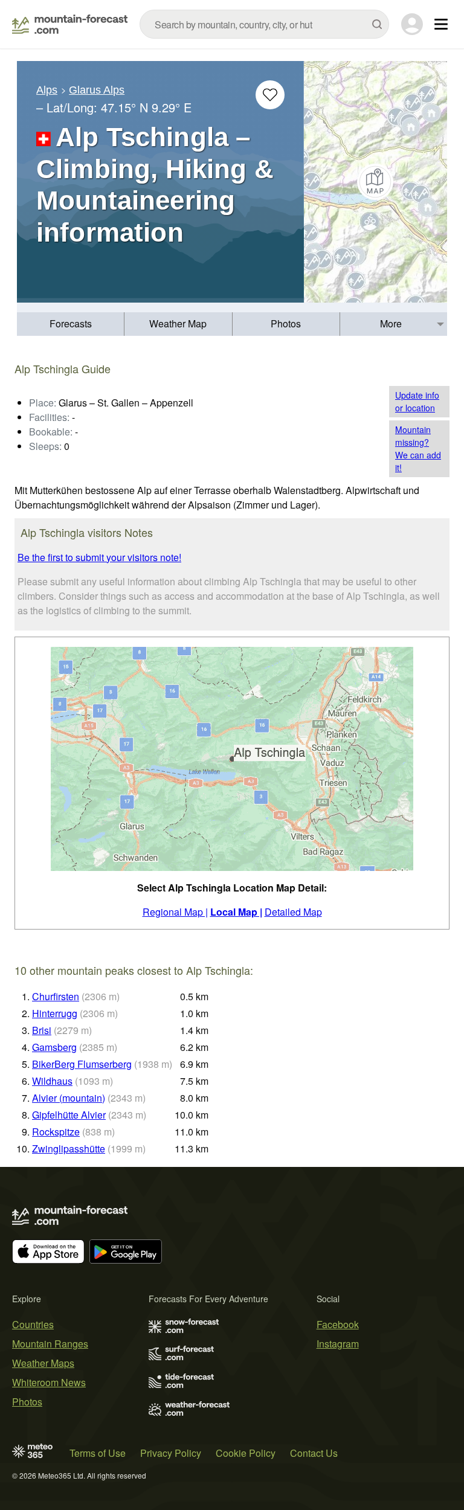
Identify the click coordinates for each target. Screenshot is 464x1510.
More (391, 323)
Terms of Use (97, 1453)
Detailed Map (293, 912)
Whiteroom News (49, 1382)
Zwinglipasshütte (68, 1148)
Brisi (41, 1030)
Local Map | (236, 912)
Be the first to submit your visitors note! (99, 557)
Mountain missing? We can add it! (418, 448)
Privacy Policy (170, 1453)
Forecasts (71, 323)
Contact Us (314, 1453)
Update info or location (417, 401)
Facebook (338, 1324)
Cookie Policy (246, 1453)
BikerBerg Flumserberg (82, 1064)
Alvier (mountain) (68, 1098)
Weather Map (178, 323)
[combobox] (264, 24)
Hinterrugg (54, 1013)
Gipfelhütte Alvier (69, 1115)
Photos (286, 323)
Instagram (338, 1344)
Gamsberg (54, 1047)
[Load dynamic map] (375, 182)
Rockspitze (56, 1132)
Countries (33, 1324)
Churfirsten (55, 996)
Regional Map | (175, 912)
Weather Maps (43, 1363)
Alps (46, 90)
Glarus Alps (96, 90)
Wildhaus (52, 1081)
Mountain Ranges (50, 1344)
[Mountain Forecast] (69, 24)
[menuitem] (70, 324)
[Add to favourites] (270, 94)
